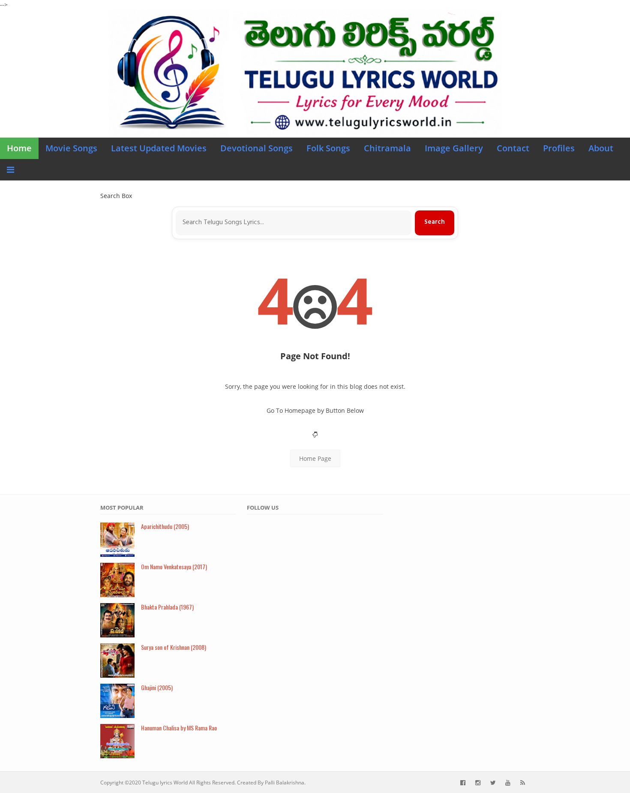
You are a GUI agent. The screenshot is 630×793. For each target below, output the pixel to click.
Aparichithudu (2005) (165, 526)
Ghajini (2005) (157, 687)
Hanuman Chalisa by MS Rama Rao (179, 727)
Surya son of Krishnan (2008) (173, 647)
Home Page (315, 458)
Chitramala (387, 148)
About (600, 148)
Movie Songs (71, 148)
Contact (513, 148)
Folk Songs (328, 148)
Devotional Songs (256, 148)
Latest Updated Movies (159, 148)
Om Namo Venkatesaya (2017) (174, 566)
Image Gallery (454, 148)
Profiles (559, 148)
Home (19, 148)
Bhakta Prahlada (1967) (167, 606)
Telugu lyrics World (165, 782)
